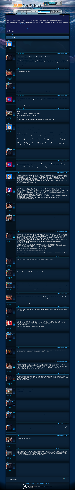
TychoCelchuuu (9, 449)
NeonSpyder (9, 69)
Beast (8, 82)
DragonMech (9, 399)
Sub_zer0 (8, 53)
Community (23, 12)
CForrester (8, 319)
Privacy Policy (42, 483)
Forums (32, 12)
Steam (53, 11)
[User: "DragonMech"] (10, 403)
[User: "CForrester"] (10, 323)
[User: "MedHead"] (10, 236)
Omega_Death (9, 347)
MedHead (8, 231)
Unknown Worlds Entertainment (60, 3)
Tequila (8, 411)
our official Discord (22, 23)
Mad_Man (8, 202)
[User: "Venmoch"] (10, 273)
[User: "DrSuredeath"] (10, 44)
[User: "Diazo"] (10, 466)
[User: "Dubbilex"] (10, 218)
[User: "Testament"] (10, 285)
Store (36, 12)
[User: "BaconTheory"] (10, 336)
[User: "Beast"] (10, 86)
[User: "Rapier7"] (10, 113)
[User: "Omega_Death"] (10, 351)
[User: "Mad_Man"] (10, 206)
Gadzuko (8, 95)
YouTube (60, 11)
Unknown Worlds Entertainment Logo (29, 486)
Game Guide (19, 12)
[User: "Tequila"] (10, 415)
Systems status (32, 483)
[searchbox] (44, 12)
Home (14, 12)
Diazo (8, 462)
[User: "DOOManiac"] (10, 378)
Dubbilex (8, 214)
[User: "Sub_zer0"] (10, 57)
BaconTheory (9, 332)
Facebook (58, 11)
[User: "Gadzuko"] (10, 99)
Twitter (55, 11)
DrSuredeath (9, 40)
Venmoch (8, 269)
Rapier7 (8, 387)
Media (28, 12)
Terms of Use (47, 483)
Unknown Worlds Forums (27, 6)
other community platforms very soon (28, 28)
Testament (8, 281)
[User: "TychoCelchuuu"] (10, 453)
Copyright (37, 483)
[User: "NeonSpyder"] (10, 73)
